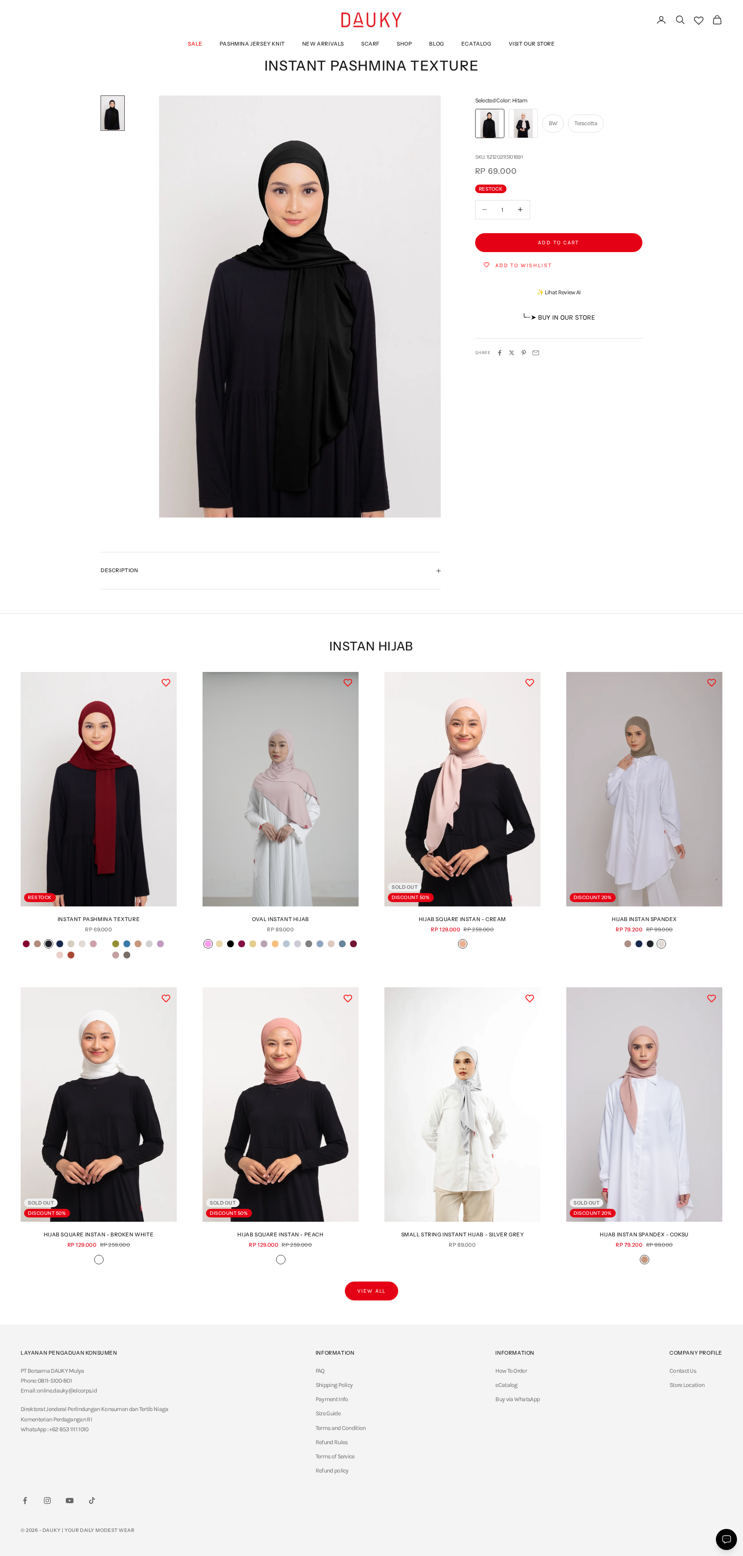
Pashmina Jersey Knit (252, 43)
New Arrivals (323, 43)
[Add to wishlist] (166, 682)
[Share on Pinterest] (523, 352)
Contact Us (682, 1370)
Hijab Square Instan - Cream (462, 919)
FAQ (320, 1370)
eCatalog (476, 43)
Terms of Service (335, 1456)
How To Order (511, 1370)
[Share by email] (535, 352)
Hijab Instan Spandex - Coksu (644, 1234)
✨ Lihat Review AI (558, 292)
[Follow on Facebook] (25, 1500)
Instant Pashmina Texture (99, 919)
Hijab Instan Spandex (644, 919)
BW (553, 123)
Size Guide (328, 1413)
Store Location (686, 1385)
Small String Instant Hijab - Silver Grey (462, 1234)
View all (371, 1291)
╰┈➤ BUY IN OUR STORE (558, 317)
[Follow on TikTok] (92, 1500)
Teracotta (585, 123)
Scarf (370, 43)
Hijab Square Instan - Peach (280, 1234)
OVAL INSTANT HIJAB (280, 919)
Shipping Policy (334, 1385)
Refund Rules (332, 1442)
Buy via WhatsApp (517, 1399)
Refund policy (332, 1470)
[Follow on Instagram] (47, 1500)
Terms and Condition (341, 1428)
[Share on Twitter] (511, 352)
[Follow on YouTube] (69, 1500)
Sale (195, 43)
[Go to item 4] (113, 113)
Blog (436, 43)
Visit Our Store (532, 43)
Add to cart (558, 242)
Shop (404, 43)
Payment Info (332, 1399)
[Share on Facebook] (499, 352)
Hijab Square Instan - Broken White (99, 1234)
